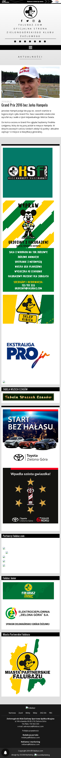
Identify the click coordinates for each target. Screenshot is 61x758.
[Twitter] (27, 21)
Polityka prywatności (30, 730)
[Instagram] (33, 21)
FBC (50, 713)
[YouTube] (39, 21)
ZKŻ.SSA (43, 713)
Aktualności (30, 56)
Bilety (28, 713)
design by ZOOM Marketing (22, 755)
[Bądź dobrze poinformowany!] (5, 753)
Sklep (35, 713)
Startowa (12, 713)
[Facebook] (21, 21)
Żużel (21, 713)
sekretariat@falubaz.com (33, 726)
